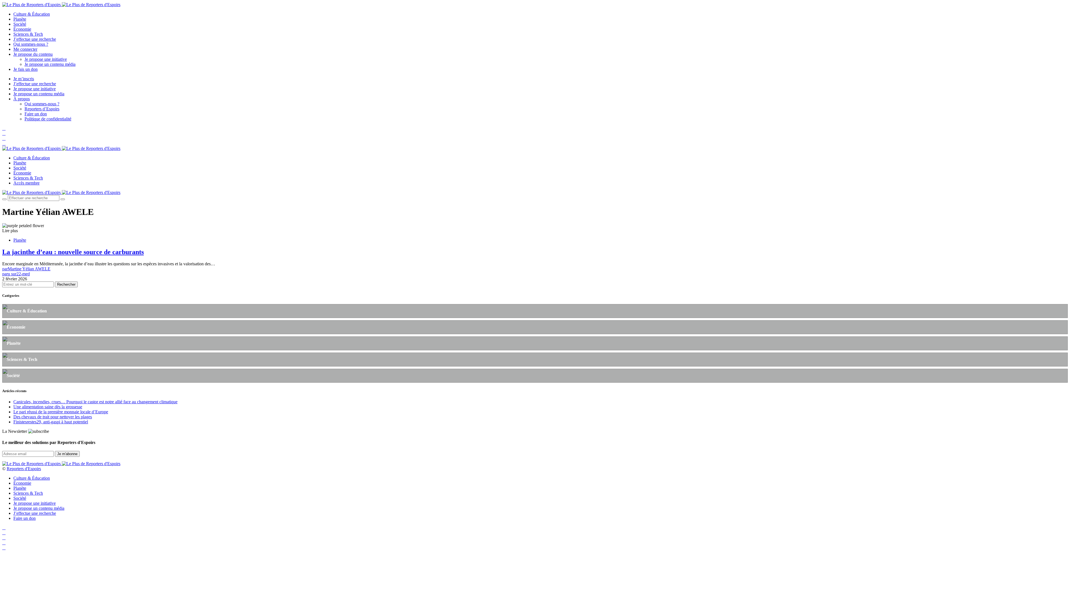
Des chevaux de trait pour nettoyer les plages (52, 416)
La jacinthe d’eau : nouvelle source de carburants (73, 252)
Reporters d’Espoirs (42, 108)
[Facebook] (4, 128)
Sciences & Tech (28, 34)
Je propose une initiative (46, 59)
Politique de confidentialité (48, 118)
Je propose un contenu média (50, 64)
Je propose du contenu (33, 54)
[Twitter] (4, 133)
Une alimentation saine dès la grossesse (47, 406)
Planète (19, 19)
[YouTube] (4, 138)
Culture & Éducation (31, 14)
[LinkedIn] (4, 143)
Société (19, 24)
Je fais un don (25, 69)
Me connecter (25, 49)
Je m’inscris (23, 78)
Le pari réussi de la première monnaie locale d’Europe (60, 411)
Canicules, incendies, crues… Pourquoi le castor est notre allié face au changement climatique (95, 401)
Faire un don (36, 113)
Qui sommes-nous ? (30, 44)
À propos (21, 98)
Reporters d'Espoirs (24, 468)
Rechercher (66, 284)
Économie (22, 29)
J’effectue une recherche (34, 39)
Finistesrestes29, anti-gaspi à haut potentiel (50, 421)
